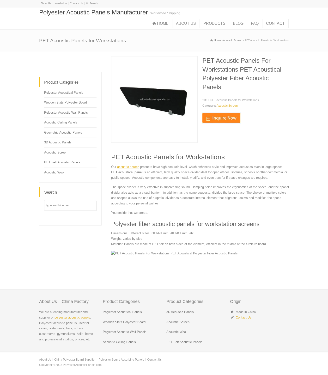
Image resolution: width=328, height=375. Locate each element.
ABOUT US (186, 23)
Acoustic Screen (227, 105)
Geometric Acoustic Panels (63, 132)
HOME (163, 23)
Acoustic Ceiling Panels (60, 122)
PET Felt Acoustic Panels (62, 162)
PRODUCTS (214, 23)
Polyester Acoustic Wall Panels (66, 112)
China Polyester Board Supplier (75, 359)
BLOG (238, 23)
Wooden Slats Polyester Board (65, 102)
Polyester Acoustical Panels (63, 92)
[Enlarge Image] (154, 59)
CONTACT (275, 23)
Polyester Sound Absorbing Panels (121, 359)
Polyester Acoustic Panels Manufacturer (93, 12)
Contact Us (76, 3)
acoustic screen (128, 167)
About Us (46, 3)
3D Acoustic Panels (58, 142)
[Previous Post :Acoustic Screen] (70, 60)
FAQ (255, 23)
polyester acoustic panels (72, 317)
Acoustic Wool (54, 172)
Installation (61, 3)
